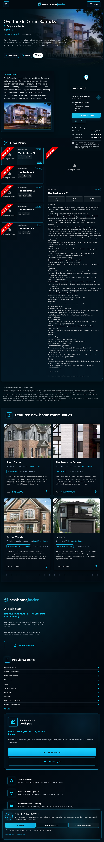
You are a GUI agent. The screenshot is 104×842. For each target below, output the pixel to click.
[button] (11, 55)
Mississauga (8, 680)
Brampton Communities (12, 700)
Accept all (20, 825)
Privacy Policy (9, 835)
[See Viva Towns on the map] (96, 491)
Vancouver (8, 696)
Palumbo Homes (35, 541)
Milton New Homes (11, 676)
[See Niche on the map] (46, 491)
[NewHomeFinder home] (21, 600)
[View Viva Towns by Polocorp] (76, 441)
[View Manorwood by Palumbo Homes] (27, 515)
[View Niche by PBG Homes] (27, 441)
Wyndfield (61, 537)
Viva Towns (62, 462)
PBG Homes (35, 466)
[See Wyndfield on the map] (96, 566)
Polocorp (80, 466)
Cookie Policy (20, 835)
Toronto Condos (10, 688)
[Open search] (6, 4)
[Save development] (47, 427)
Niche (9, 462)
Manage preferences (52, 825)
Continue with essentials (83, 825)
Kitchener (7, 692)
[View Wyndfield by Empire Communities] (76, 515)
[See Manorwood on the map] (46, 566)
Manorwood (13, 537)
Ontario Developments (12, 672)
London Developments (12, 705)
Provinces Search (10, 667)
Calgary (6, 684)
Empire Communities (86, 541)
